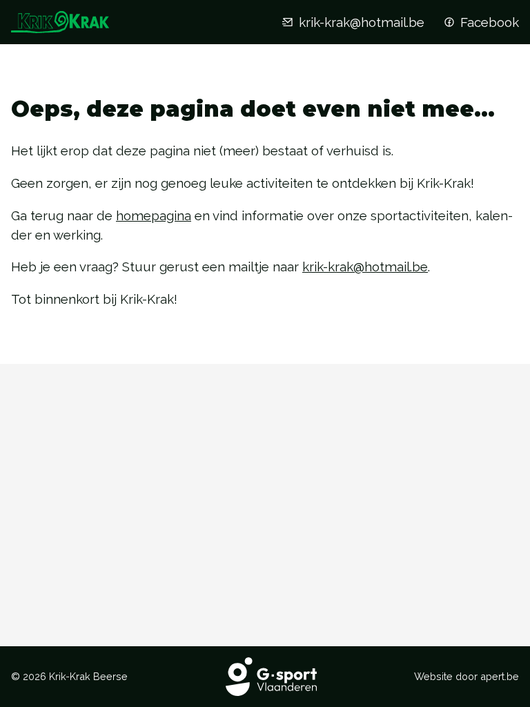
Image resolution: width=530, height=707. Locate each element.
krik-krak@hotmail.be (361, 22)
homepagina (153, 215)
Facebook (489, 22)
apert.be (499, 676)
